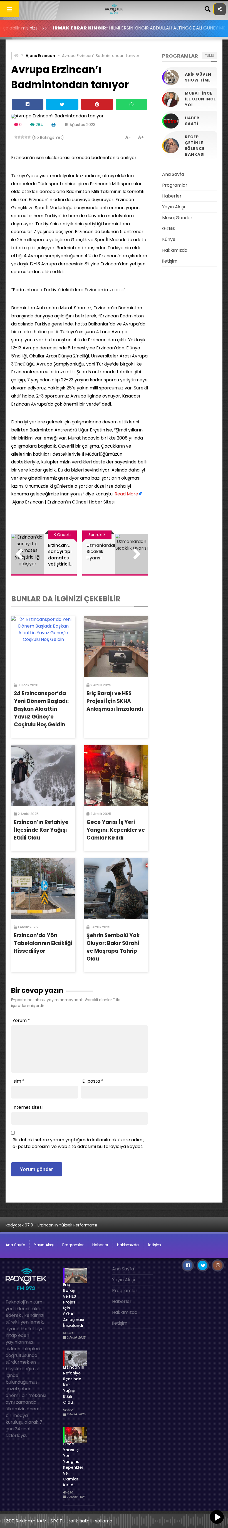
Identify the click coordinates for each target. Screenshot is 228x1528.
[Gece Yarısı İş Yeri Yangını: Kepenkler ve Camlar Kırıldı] (116, 775)
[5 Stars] (29, 137)
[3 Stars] (22, 137)
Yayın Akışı (173, 207)
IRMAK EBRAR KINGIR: (47, 28)
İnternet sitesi (28, 1107)
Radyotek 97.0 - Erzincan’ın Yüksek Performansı (51, 1225)
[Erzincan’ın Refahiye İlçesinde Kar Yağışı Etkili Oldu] (43, 775)
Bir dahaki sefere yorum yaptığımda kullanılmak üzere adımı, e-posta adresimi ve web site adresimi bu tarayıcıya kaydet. (78, 1143)
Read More (126, 494)
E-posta (92, 1081)
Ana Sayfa (173, 174)
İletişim (169, 261)
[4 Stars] (26, 137)
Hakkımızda (174, 250)
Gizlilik (168, 228)
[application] (114, 1519)
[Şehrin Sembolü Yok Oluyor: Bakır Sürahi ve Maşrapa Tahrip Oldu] (116, 888)
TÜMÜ (209, 55)
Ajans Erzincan (40, 55)
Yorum (21, 1020)
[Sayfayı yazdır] (53, 124)
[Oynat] (217, 1517)
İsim (18, 1081)
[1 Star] (16, 137)
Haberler (172, 196)
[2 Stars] (19, 137)
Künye (168, 239)
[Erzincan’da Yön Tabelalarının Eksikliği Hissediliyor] (43, 888)
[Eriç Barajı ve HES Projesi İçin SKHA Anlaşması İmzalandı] (116, 646)
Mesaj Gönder (177, 217)
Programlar (174, 185)
